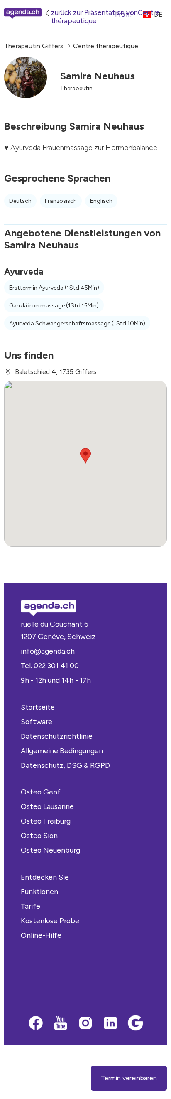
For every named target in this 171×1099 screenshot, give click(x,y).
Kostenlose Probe (50, 920)
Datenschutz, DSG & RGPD (65, 765)
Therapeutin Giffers (34, 46)
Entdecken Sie (45, 877)
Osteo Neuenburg (50, 850)
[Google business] (135, 1024)
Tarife (30, 906)
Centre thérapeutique (105, 46)
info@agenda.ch (48, 651)
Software (36, 721)
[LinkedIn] (110, 1024)
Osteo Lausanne (47, 806)
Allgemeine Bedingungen (62, 750)
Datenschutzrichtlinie (57, 736)
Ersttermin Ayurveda (54, 287)
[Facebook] (35, 1024)
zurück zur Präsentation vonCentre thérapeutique (105, 16)
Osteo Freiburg (46, 820)
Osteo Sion (39, 835)
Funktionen (39, 891)
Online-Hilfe (41, 935)
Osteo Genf (41, 791)
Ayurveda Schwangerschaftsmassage (77, 323)
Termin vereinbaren (129, 1078)
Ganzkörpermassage (54, 305)
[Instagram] (85, 1024)
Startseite (38, 707)
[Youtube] (60, 1024)
